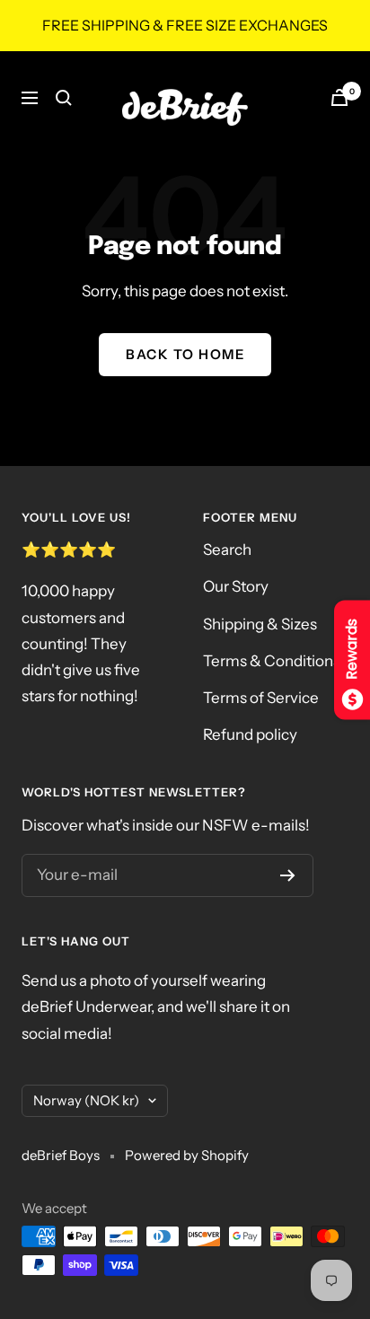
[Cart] (339, 97)
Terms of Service (261, 698)
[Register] (287, 875)
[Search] (64, 98)
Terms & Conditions (271, 661)
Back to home (185, 354)
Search (227, 549)
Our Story (236, 586)
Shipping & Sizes (260, 624)
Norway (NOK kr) (86, 1100)
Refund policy (250, 734)
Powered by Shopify (187, 1155)
